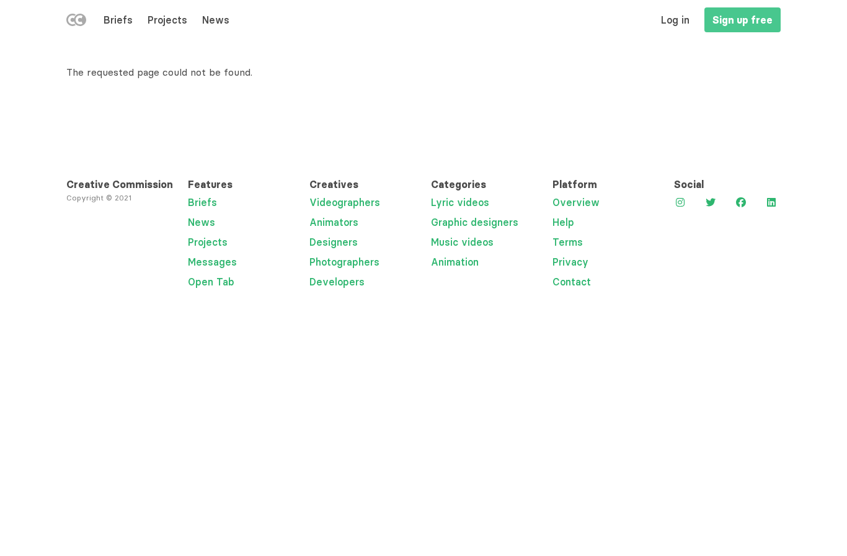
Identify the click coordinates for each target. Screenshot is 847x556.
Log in (675, 20)
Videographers (344, 202)
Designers (333, 242)
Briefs (118, 20)
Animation (455, 262)
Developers (337, 282)
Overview (576, 202)
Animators (333, 222)
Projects (167, 20)
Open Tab (211, 282)
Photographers (344, 262)
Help (563, 222)
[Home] (76, 22)
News (215, 20)
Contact (571, 282)
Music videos (462, 242)
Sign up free (742, 20)
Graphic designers (474, 222)
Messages (212, 262)
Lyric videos (460, 202)
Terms (567, 242)
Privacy (570, 262)
